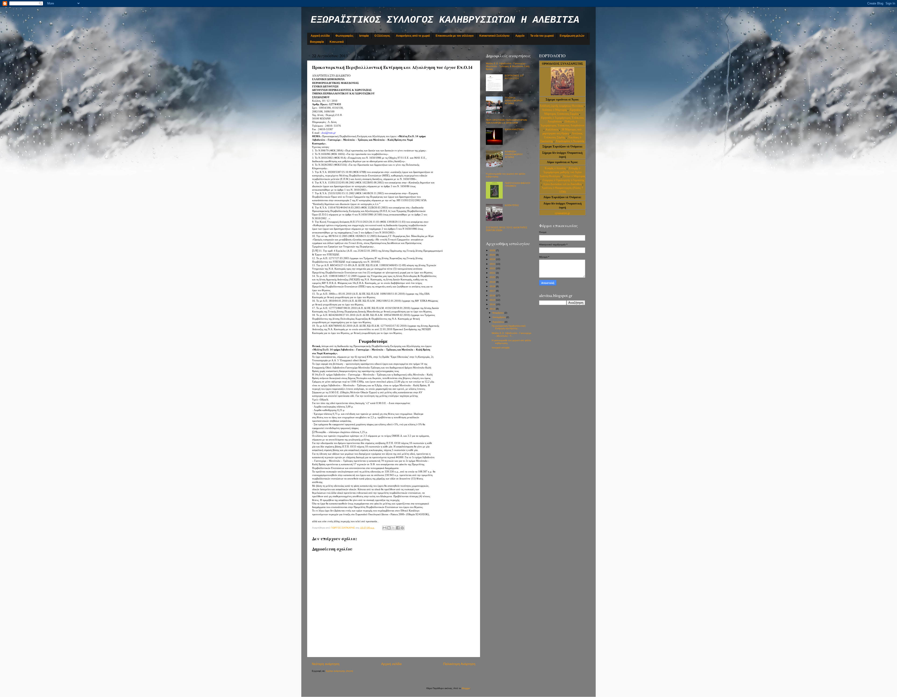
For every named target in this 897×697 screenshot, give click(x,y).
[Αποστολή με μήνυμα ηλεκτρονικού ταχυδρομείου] (384, 527)
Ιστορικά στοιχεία (500, 347)
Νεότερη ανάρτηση (325, 664)
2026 (493, 250)
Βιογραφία (317, 41)
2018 (493, 286)
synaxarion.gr (562, 213)
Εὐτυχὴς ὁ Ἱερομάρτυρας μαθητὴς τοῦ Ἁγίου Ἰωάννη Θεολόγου (561, 172)
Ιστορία (364, 35)
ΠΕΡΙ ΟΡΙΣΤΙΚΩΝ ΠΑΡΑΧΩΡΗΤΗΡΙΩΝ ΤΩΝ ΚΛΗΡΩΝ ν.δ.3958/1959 (506, 121)
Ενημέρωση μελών (572, 35)
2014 (493, 304)
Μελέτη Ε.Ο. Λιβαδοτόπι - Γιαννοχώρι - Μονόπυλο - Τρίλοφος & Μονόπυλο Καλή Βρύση (508, 66)
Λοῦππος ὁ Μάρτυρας (555, 109)
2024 (493, 259)
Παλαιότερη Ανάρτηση (459, 664)
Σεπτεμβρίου (499, 317)
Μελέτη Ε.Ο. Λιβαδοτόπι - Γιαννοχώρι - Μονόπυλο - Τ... (511, 334)
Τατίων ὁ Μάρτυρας (574, 176)
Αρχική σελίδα (320, 35)
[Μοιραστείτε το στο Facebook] (397, 527)
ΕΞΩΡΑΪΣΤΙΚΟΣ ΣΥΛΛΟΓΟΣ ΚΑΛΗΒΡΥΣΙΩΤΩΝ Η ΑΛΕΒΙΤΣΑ (445, 20)
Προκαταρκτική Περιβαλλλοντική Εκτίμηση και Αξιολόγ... (509, 327)
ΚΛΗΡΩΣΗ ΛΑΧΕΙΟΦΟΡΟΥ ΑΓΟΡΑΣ (514, 154)
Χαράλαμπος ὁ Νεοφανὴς (570, 141)
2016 (493, 295)
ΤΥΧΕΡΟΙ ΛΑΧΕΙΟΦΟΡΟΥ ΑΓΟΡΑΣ (514, 101)
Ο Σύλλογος (382, 35)
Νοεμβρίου (498, 312)
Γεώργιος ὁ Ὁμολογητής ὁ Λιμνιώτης (563, 180)
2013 (493, 308)
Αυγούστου (498, 322)
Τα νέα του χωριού (542, 35)
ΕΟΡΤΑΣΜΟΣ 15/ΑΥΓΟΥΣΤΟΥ (514, 77)
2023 (493, 264)
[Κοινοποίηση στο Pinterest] (402, 527)
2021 (493, 273)
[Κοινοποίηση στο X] (393, 527)
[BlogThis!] (389, 527)
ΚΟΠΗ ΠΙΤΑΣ (512, 205)
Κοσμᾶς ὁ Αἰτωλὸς (555, 168)
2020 (493, 277)
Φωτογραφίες (344, 35)
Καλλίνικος (552, 129)
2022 (493, 268)
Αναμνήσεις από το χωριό (413, 35)
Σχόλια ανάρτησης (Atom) (339, 671)
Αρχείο (519, 35)
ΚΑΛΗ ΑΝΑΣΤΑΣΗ (514, 129)
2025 (493, 255)
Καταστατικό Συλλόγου (494, 35)
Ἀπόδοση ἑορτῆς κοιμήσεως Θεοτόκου (562, 105)
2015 (493, 300)
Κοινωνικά (337, 41)
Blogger (466, 688)
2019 (493, 282)
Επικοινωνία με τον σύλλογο (454, 35)
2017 (493, 291)
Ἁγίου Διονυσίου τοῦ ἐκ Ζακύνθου (562, 184)
